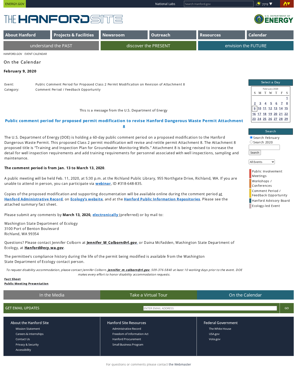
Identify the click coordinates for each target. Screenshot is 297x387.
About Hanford (20, 35)
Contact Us (23, 339)
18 (265, 114)
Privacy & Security (27, 344)
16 (254, 114)
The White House (220, 329)
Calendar (258, 35)
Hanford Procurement (126, 339)
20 (275, 114)
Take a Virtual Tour (148, 295)
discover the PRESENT (148, 46)
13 (275, 108)
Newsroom (113, 35)
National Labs (165, 4)
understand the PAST (51, 46)
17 (259, 114)
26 (270, 119)
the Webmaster (180, 364)
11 (265, 108)
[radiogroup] (251, 137)
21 (281, 114)
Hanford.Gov (12, 54)
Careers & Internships (29, 334)
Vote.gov (214, 339)
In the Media (51, 295)
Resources (210, 35)
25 (265, 119)
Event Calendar (36, 54)
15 (286, 108)
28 (281, 119)
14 (281, 108)
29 (286, 119)
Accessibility (23, 350)
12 (270, 108)
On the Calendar (245, 295)
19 (270, 114)
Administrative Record (126, 329)
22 (286, 114)
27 (275, 119)
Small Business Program (127, 344)
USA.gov (214, 334)
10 (259, 108)
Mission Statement (28, 329)
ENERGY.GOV (14, 4)
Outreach (160, 35)
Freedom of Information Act (130, 334)
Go (287, 308)
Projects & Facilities (74, 35)
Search (254, 152)
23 (254, 119)
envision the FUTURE (246, 46)
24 (259, 119)
